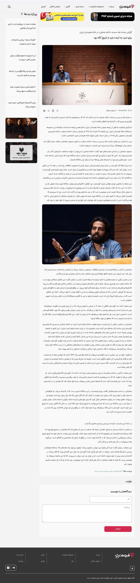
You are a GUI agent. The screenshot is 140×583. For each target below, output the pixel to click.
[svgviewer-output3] (8, 567)
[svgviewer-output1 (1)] (125, 555)
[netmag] (21, 152)
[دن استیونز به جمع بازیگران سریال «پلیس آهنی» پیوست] (21, 58)
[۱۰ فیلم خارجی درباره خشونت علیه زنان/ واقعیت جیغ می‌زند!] (21, 89)
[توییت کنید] (57, 111)
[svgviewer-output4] (13, 567)
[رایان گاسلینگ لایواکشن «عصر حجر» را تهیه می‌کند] (21, 105)
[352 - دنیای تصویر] (113, 16)
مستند (96, 471)
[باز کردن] (9, 7)
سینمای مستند (104, 471)
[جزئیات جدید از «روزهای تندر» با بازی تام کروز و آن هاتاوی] (21, 26)
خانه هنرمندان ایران (116, 471)
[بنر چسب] (62, 16)
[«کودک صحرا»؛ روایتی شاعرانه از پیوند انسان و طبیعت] (21, 42)
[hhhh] (127, 7)
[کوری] (21, 128)
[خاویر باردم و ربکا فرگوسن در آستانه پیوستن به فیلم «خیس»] (21, 73)
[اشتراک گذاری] (53, 111)
